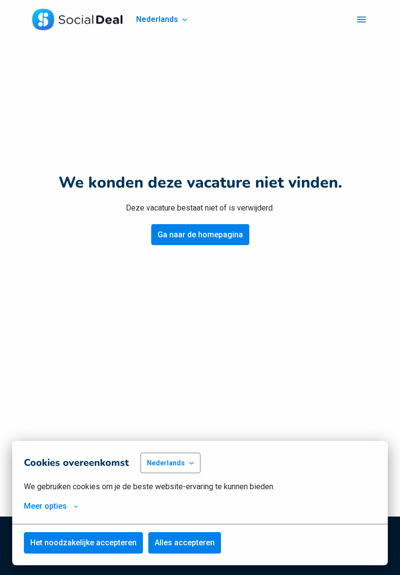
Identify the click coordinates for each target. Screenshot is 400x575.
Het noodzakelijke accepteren (83, 542)
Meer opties (45, 506)
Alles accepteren (185, 542)
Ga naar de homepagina (200, 234)
